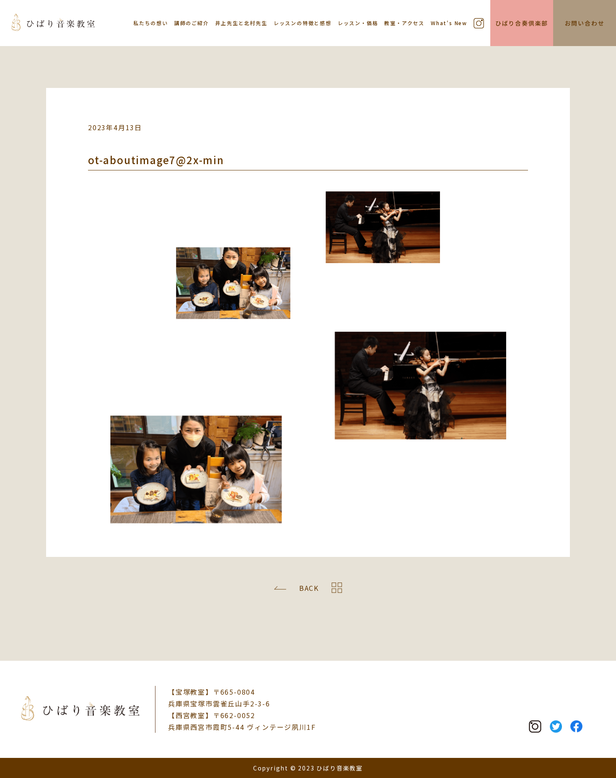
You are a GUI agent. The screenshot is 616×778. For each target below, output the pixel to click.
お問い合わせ (585, 23)
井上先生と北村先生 (241, 22)
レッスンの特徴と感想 (302, 22)
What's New (449, 22)
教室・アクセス (404, 22)
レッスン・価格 (358, 22)
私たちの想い (150, 22)
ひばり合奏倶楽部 (521, 23)
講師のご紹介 (191, 22)
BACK (309, 588)
